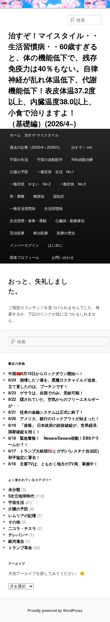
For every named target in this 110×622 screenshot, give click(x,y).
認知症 (58, 196)
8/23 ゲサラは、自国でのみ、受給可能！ (45, 393)
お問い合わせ (63, 257)
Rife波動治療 (82, 159)
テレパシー (18, 535)
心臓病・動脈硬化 (70, 220)
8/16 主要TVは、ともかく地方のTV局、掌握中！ (53, 464)
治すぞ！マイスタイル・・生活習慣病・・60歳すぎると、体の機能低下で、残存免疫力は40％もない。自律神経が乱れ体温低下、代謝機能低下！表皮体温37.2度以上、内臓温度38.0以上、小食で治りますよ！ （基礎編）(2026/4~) (53, 79)
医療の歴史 (66, 232)
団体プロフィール (26, 257)
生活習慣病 (53, 208)
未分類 (14, 489)
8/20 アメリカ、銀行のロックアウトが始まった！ (53, 418)
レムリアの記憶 (22, 515)
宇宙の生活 (19, 159)
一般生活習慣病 (22, 208)
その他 (14, 522)
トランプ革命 (20, 547)
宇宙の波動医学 (50, 159)
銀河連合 (16, 541)
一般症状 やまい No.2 (30, 183)
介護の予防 (19, 171)
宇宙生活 (16, 502)
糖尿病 (38, 196)
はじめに (55, 245)
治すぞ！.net (81, 147)
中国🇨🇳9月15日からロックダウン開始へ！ (45, 373)
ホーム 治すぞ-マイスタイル (34, 134)
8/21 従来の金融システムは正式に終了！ (45, 412)
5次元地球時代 (21, 496)
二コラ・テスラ (22, 528)
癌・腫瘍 (17, 196)
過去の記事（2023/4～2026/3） (36, 147)
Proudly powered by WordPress (55, 610)
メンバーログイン (24, 245)
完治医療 (17, 232)
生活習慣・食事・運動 (28, 220)
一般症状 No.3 (73, 183)
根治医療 (40, 232)
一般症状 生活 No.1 (55, 171)
